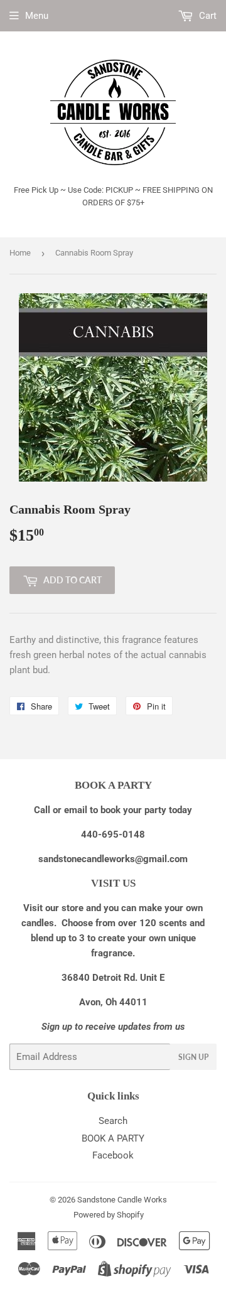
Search (113, 1120)
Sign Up (193, 1057)
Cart (206, 15)
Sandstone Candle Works (122, 1199)
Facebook (113, 1155)
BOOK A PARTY (113, 1138)
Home (20, 252)
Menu (36, 15)
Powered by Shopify (108, 1214)
